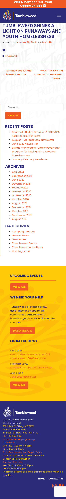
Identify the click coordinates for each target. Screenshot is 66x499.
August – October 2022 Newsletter (33, 140)
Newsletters (19, 239)
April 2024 (18, 172)
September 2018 (21, 215)
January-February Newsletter (30, 159)
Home (41, 478)
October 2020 (20, 199)
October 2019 (20, 211)
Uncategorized (21, 251)
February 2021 (20, 187)
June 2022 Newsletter (25, 144)
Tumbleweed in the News (27, 247)
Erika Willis (46, 42)
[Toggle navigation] (58, 15)
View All (19, 287)
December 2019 (21, 207)
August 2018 (19, 219)
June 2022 (18, 180)
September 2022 (22, 176)
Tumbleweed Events (24, 243)
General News (20, 235)
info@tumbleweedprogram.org (19, 439)
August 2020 (19, 203)
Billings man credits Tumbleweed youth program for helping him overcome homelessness (36, 151)
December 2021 (21, 183)
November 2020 (21, 195)
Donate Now (22, 331)
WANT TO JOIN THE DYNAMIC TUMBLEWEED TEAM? (48, 74)
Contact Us (55, 478)
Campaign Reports (23, 231)
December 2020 (21, 191)
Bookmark (11, 56)
